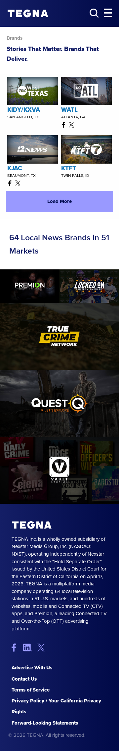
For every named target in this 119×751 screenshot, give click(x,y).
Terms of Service (31, 689)
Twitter (42, 647)
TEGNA (32, 525)
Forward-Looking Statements (45, 723)
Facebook (17, 647)
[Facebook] (65, 124)
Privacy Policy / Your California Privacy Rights (56, 706)
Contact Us (24, 679)
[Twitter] (72, 124)
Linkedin (29, 647)
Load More (59, 201)
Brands (14, 38)
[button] (108, 13)
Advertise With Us (32, 667)
